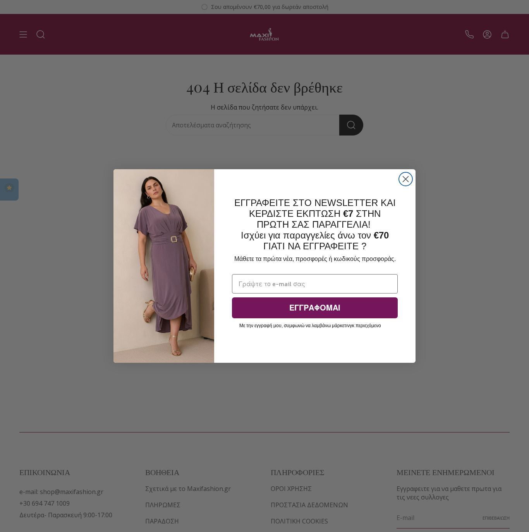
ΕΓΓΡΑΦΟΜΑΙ (314, 308)
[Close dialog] (405, 179)
